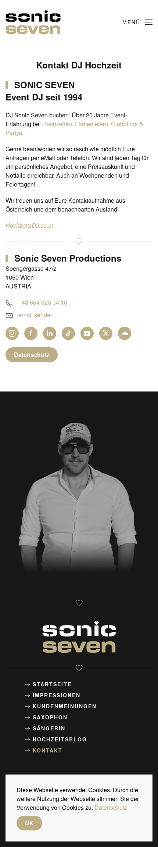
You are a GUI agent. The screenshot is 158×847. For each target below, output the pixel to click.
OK (29, 823)
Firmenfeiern (91, 124)
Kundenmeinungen (65, 706)
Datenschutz (31, 354)
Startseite (52, 684)
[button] (137, 22)
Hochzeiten (57, 124)
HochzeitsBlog (60, 739)
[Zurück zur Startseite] (34, 22)
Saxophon (50, 717)
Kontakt (47, 750)
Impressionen (56, 695)
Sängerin (49, 728)
